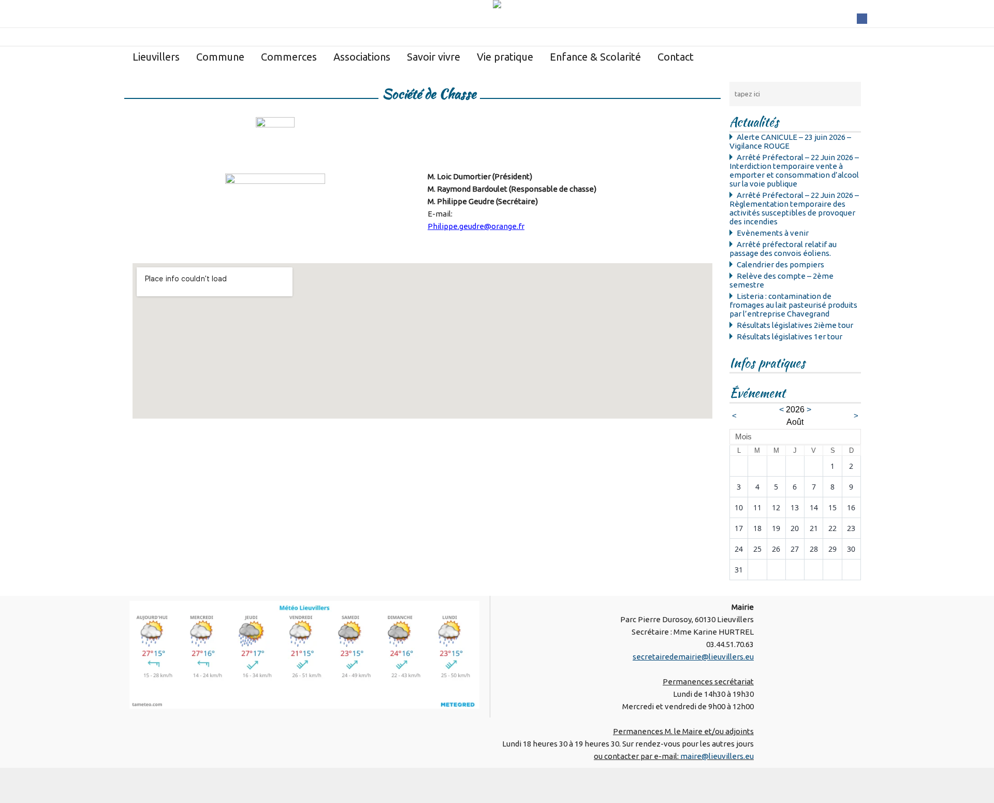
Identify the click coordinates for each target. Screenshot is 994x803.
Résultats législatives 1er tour (789, 336)
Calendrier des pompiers (780, 264)
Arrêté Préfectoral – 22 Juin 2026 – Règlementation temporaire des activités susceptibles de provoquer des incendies (794, 208)
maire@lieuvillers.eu (717, 756)
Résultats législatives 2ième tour (795, 325)
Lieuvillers (156, 57)
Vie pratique (505, 57)
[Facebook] (862, 17)
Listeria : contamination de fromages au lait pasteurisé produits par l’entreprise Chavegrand (793, 305)
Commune (220, 57)
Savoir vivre (433, 57)
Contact (675, 57)
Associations (361, 57)
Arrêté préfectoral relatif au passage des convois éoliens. (783, 248)
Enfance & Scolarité (595, 57)
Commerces (289, 57)
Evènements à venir (773, 232)
